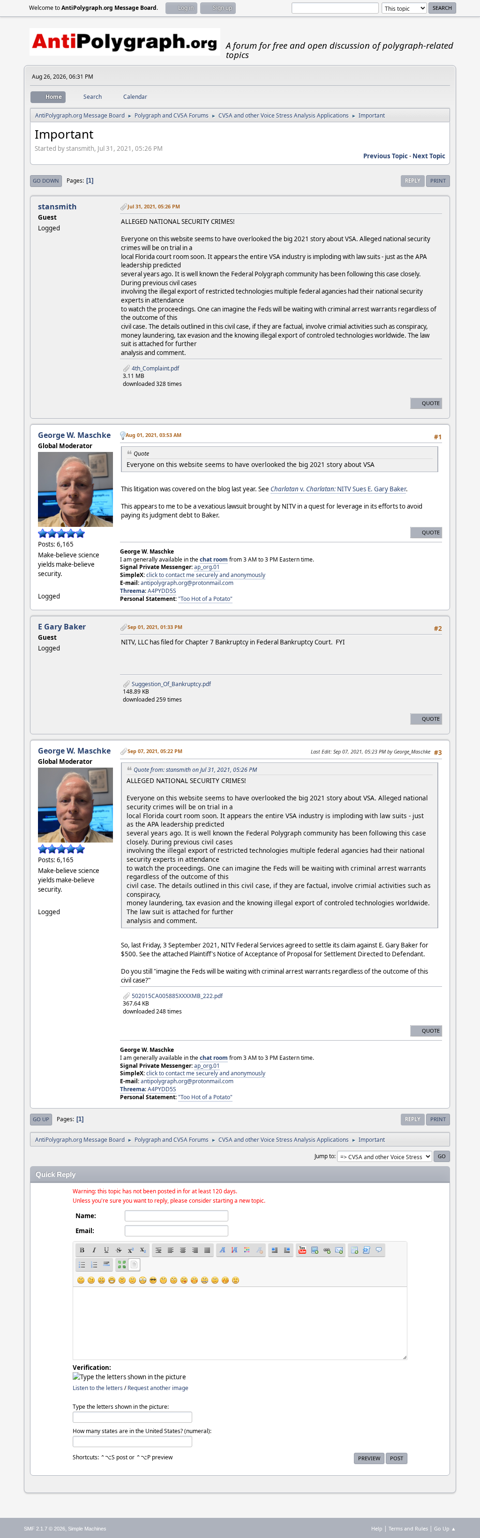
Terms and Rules (408, 1528)
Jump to (324, 1156)
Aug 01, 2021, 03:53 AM (153, 434)
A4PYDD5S (162, 591)
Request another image (158, 1388)
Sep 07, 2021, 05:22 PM (155, 750)
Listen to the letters (98, 1388)
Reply (412, 180)
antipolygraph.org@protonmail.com (187, 583)
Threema (132, 591)
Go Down (46, 180)
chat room (214, 559)
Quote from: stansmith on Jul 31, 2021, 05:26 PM (195, 770)
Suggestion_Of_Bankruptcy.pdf (170, 684)
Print (438, 180)
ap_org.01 (207, 567)
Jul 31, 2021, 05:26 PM (154, 206)
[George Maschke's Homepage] (41, 584)
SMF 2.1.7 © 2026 (44, 1528)
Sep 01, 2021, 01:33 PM (155, 626)
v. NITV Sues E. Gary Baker (338, 489)
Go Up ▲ (445, 1528)
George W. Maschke (74, 435)
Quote (431, 403)
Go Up (41, 1119)
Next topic (428, 156)
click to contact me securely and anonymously (205, 575)
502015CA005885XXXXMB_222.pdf (176, 996)
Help (376, 1528)
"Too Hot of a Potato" (205, 599)
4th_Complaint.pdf (154, 368)
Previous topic (385, 156)
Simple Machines (87, 1528)
